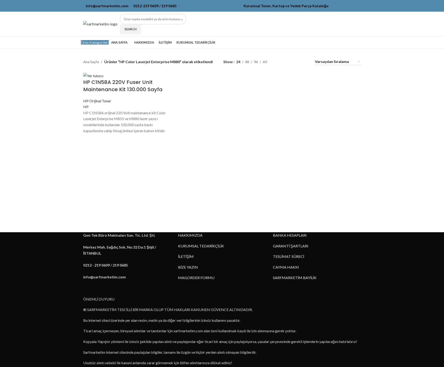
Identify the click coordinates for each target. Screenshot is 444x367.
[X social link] (341, 6)
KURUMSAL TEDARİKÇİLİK (201, 246)
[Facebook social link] (336, 6)
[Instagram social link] (347, 6)
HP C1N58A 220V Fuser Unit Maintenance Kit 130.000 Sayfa (122, 86)
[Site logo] (100, 23)
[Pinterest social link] (358, 6)
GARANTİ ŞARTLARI (290, 246)
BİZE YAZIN (188, 267)
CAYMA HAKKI (286, 267)
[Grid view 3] (296, 61)
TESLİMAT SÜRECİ (288, 256)
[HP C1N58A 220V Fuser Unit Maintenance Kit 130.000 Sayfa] (93, 75)
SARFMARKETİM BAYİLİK (295, 277)
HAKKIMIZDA (190, 235)
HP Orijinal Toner (97, 101)
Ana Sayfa (91, 61)
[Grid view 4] (304, 61)
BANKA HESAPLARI (290, 235)
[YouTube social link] (352, 6)
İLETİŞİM (186, 256)
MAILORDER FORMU (196, 277)
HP (86, 106)
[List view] (278, 61)
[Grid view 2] (287, 61)
